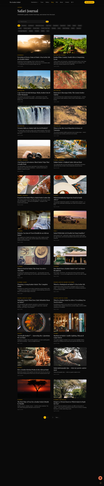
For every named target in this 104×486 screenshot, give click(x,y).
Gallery (47, 2)
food (48, 30)
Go (47, 21)
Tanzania (37, 30)
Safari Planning (66, 28)
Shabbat (31, 30)
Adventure (24, 25)
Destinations (34, 2)
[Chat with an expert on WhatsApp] (100, 483)
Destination (55, 25)
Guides (74, 25)
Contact (67, 2)
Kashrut (79, 25)
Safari (59, 28)
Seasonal (79, 28)
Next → (57, 417)
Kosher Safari (36, 28)
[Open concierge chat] (100, 478)
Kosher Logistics (27, 28)
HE (73, 2)
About (61, 2)
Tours (42, 2)
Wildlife (42, 30)
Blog (52, 2)
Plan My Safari (89, 2)
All (18, 25)
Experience (62, 25)
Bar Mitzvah (31, 25)
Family (69, 25)
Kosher (19, 28)
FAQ (57, 2)
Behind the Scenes (40, 25)
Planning (53, 28)
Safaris (72, 28)
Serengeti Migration (22, 30)
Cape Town (48, 25)
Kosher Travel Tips (45, 28)
